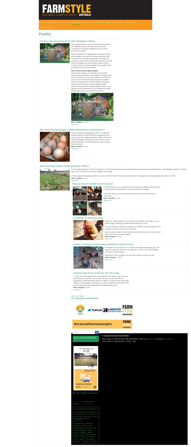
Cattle (93, 441)
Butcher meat (90, 434)
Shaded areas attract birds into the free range (96, 273)
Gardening (82, 432)
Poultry (85, 122)
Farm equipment (79, 412)
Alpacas (76, 434)
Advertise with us (119, 341)
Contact (128, 341)
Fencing (76, 437)
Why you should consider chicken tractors (92, 183)
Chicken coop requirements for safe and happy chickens (67, 41)
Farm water (85, 441)
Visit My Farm (63, 22)
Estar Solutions (168, 339)
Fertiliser (88, 428)
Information (76, 22)
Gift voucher (90, 439)
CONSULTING (87, 22)
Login (134, 341)
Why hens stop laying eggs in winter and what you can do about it (72, 129)
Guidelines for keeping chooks (88, 218)
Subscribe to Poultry (77, 296)
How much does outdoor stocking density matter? (64, 166)
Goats (82, 439)
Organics (76, 441)
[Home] (68, 10)
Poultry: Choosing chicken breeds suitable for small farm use (103, 244)
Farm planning (78, 423)
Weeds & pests (79, 428)
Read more (74, 124)
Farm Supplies (130, 22)
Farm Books (117, 22)
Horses (90, 430)
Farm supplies (91, 412)
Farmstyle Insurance (103, 22)
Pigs (82, 434)
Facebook (151, 339)
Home (42, 22)
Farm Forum (51, 22)
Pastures (84, 437)
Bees (75, 432)
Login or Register (47, 27)
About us (110, 341)
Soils (90, 426)
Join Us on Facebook (85, 337)
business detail (87, 401)
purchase (76, 404)
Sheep (90, 432)
